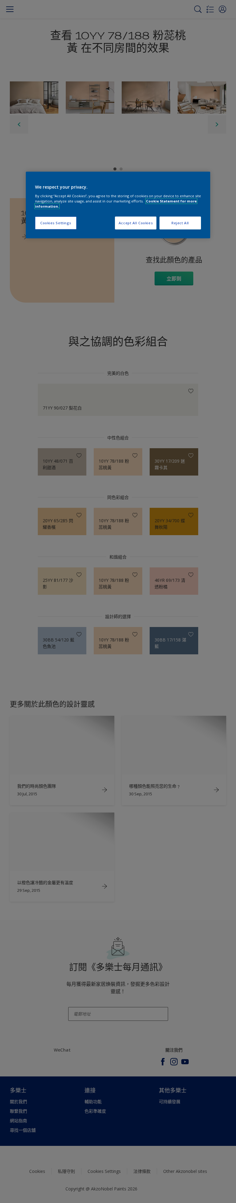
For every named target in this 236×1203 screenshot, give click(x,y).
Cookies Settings (55, 223)
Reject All (180, 223)
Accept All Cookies (136, 223)
